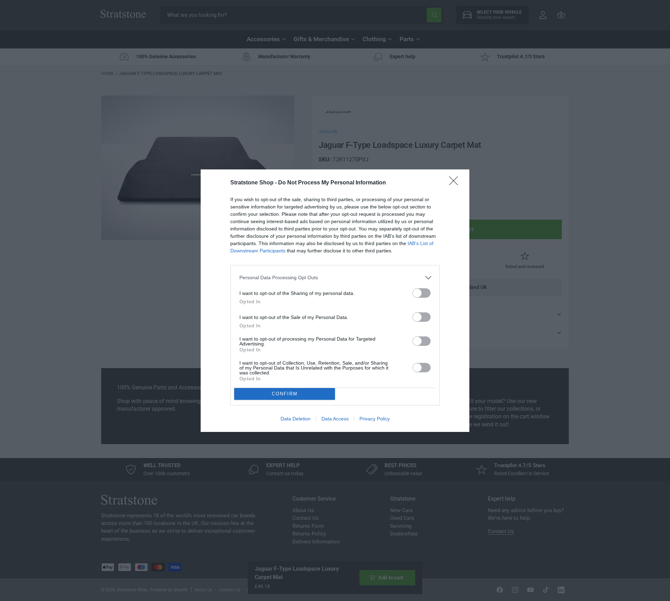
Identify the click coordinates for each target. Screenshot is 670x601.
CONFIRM (285, 393)
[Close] (455, 183)
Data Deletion (296, 418)
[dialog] (335, 300)
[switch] (421, 293)
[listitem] (335, 277)
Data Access (335, 418)
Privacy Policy (374, 418)
